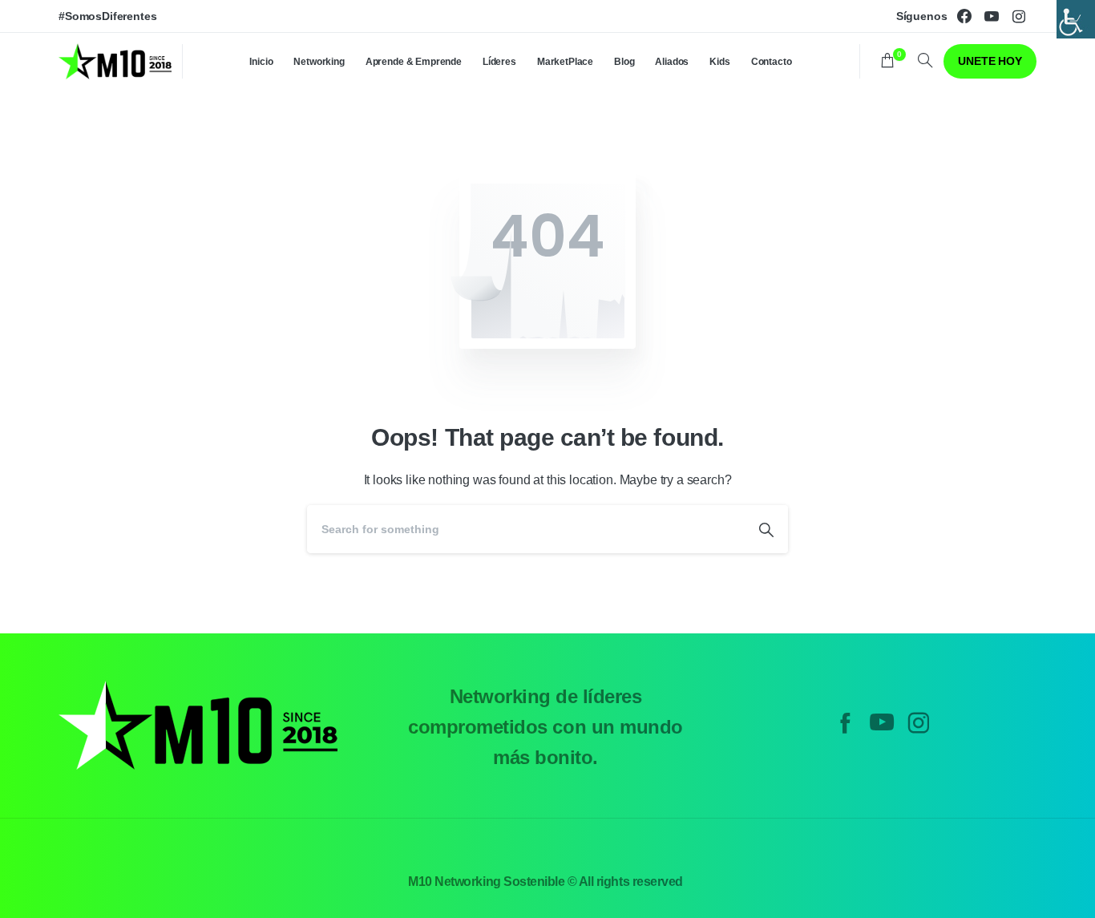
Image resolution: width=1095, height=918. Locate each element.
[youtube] (991, 16)
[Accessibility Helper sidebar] (1076, 19)
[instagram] (1018, 16)
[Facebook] (964, 16)
